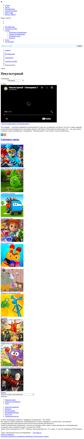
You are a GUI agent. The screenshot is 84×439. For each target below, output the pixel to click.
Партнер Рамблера (7, 434)
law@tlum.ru (37, 433)
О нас (7, 403)
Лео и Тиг (8, 414)
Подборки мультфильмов (18, 32)
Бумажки (8, 409)
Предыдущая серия (8, 124)
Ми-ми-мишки (10, 411)
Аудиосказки (9, 42)
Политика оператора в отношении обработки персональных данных (25, 436)
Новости (12, 38)
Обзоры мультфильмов (17, 34)
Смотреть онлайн (11, 29)
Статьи (7, 30)
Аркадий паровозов (12, 407)
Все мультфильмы (7, 144)
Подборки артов (14, 36)
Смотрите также (10, 139)
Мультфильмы (10, 27)
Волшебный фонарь (12, 412)
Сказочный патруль (12, 416)
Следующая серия (23, 124)
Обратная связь (10, 400)
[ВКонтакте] (2, 134)
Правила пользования (12, 402)
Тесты (7, 40)
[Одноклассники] (5, 134)
